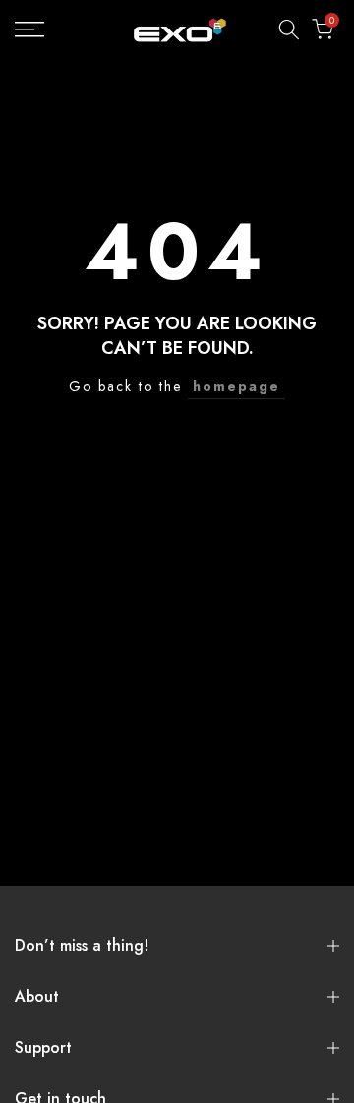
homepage (236, 386)
